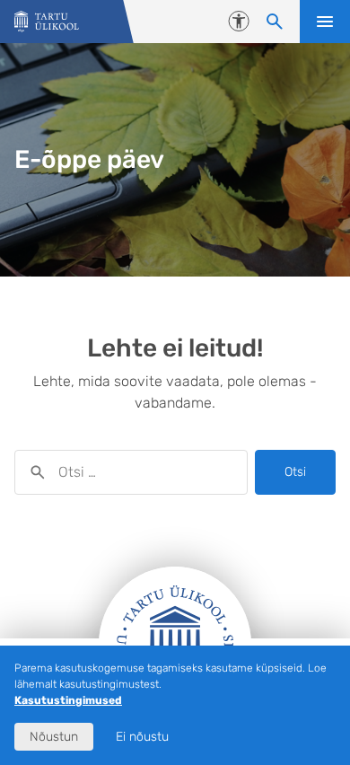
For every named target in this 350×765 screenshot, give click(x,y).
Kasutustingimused (68, 700)
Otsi (295, 471)
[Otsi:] (131, 472)
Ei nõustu (142, 736)
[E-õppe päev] (46, 22)
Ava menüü (325, 21)
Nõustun (54, 736)
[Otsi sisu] (275, 22)
